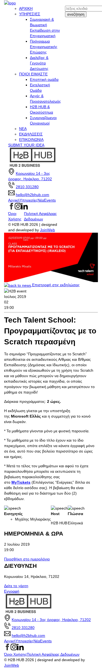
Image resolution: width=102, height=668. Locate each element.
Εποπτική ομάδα (44, 79)
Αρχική (14, 200)
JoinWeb (47, 230)
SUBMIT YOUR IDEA (26, 145)
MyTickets (20, 482)
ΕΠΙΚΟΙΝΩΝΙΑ (31, 139)
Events (50, 200)
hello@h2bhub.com (32, 195)
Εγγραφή (11, 591)
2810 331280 (27, 187)
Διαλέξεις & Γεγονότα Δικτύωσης (39, 63)
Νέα (41, 200)
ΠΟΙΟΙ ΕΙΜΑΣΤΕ (33, 74)
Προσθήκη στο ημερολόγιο (27, 559)
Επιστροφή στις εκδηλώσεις (55, 285)
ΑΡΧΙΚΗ (26, 8)
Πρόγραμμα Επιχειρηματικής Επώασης (43, 46)
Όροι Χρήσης (15, 654)
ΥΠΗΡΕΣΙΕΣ (29, 14)
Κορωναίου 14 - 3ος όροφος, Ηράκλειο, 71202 (51, 619)
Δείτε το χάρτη (16, 586)
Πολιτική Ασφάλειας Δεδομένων (53, 654)
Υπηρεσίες (29, 200)
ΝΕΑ (23, 128)
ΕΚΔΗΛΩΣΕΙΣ (31, 134)
